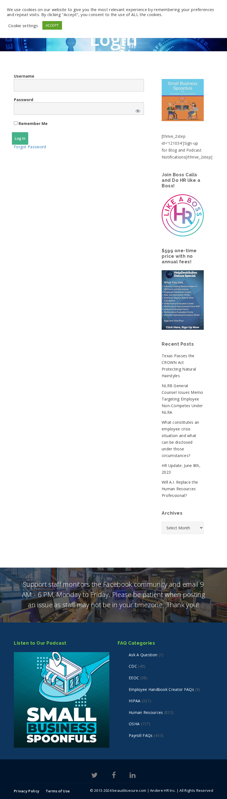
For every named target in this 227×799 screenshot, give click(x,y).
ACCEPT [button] (52, 25)
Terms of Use (58, 790)
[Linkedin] (132, 776)
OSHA (134, 723)
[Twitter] (94, 776)
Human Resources (146, 712)
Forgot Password (30, 146)
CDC (133, 666)
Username (24, 76)
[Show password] (137, 110)
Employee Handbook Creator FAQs (161, 689)
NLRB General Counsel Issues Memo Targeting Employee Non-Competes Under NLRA (182, 399)
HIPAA (135, 700)
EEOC (134, 677)
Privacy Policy (26, 790)
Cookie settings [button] (23, 25)
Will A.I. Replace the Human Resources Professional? (180, 488)
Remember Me (32, 123)
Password (23, 99)
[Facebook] (113, 776)
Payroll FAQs (141, 735)
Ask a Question (143, 654)
